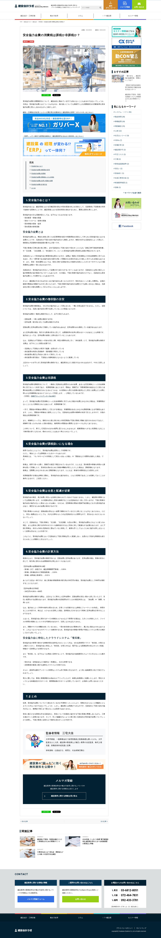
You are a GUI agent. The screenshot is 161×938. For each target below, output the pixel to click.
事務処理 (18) (120, 121)
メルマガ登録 (125, 7)
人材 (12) (118, 131)
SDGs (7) (118, 140)
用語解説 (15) (120, 126)
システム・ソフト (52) (123, 112)
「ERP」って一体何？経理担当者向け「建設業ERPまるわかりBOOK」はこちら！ (53, 136)
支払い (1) (118, 168)
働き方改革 (54, 16)
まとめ (33, 188)
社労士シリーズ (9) (122, 135)
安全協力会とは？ (37, 166)
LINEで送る (46, 95)
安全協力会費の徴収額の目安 (40, 170)
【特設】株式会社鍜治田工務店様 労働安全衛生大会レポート (134, 87)
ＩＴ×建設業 (106, 16)
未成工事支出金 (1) (122, 178)
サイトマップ (141, 928)
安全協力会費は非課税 (38, 173)
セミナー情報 (133, 16)
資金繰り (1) (119, 173)
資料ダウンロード (111, 7)
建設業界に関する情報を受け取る (64, 796)
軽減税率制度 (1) (121, 183)
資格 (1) (118, 187)
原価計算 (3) (119, 145)
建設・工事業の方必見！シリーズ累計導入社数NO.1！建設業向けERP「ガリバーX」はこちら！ (58, 112)
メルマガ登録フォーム (36, 899)
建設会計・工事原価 (27, 16)
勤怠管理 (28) (120, 117)
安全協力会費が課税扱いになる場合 (42, 177)
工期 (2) (118, 159)
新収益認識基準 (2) (122, 164)
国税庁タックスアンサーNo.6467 (43, 396)
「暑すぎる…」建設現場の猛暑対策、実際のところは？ (133, 78)
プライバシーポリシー (124, 928)
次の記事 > (104, 821)
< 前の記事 (24, 821)
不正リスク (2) (120, 154)
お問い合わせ (139, 7)
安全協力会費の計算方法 (39, 184)
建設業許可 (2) (120, 150)
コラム (80, 16)
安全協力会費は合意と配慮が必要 (42, 181)
